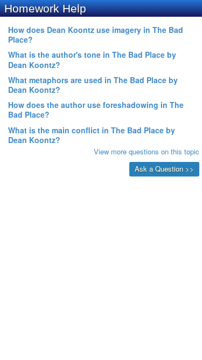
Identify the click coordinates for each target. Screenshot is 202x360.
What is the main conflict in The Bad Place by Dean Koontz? (91, 135)
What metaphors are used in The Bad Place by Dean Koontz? (93, 84)
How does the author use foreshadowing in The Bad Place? (96, 109)
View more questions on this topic (146, 151)
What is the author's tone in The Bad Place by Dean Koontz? (92, 59)
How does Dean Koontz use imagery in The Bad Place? (95, 34)
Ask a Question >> (164, 169)
